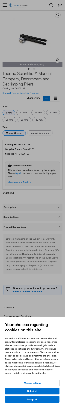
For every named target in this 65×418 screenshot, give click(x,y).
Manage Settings (32, 382)
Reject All (32, 391)
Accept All (32, 399)
